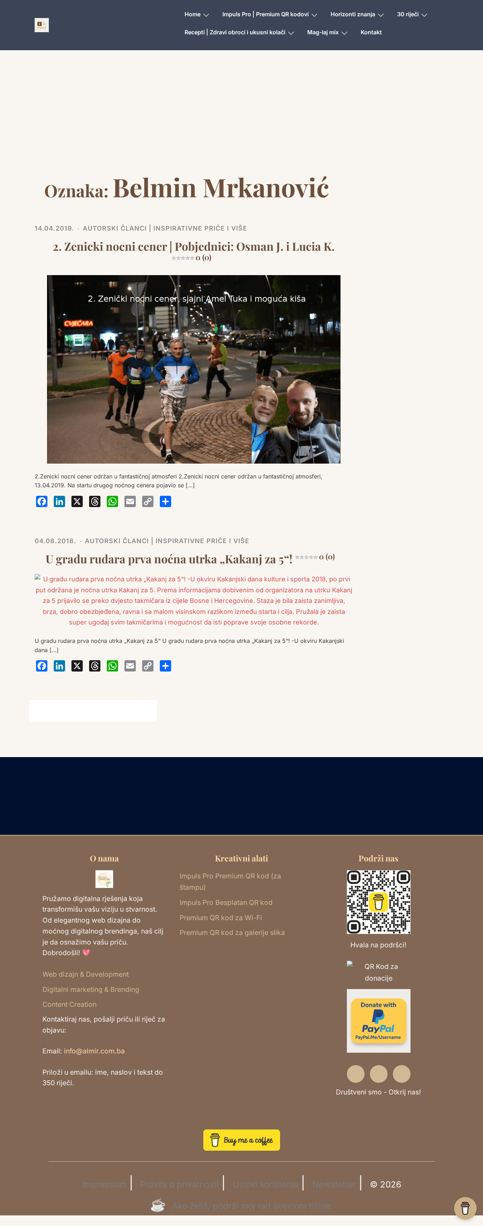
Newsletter (334, 1184)
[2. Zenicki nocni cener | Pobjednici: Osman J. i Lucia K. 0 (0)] (194, 368)
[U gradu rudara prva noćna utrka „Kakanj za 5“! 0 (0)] (194, 600)
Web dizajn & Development (85, 974)
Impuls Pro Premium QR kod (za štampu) (230, 882)
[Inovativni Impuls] (42, 24)
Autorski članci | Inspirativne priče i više (165, 228)
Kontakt (371, 32)
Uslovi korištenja (265, 1184)
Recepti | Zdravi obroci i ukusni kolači (235, 32)
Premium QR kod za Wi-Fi (221, 917)
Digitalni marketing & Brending (90, 989)
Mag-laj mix (323, 32)
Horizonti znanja (353, 14)
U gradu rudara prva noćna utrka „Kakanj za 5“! (190, 558)
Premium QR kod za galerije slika (232, 932)
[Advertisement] (241, 118)
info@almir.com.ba (94, 1051)
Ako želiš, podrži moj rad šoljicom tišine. (252, 1206)
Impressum (104, 1184)
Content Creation (69, 1004)
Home (192, 14)
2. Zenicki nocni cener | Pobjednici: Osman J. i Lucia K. (194, 250)
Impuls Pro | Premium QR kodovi (265, 14)
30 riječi (408, 14)
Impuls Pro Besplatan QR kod (226, 902)
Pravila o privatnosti (179, 1184)
